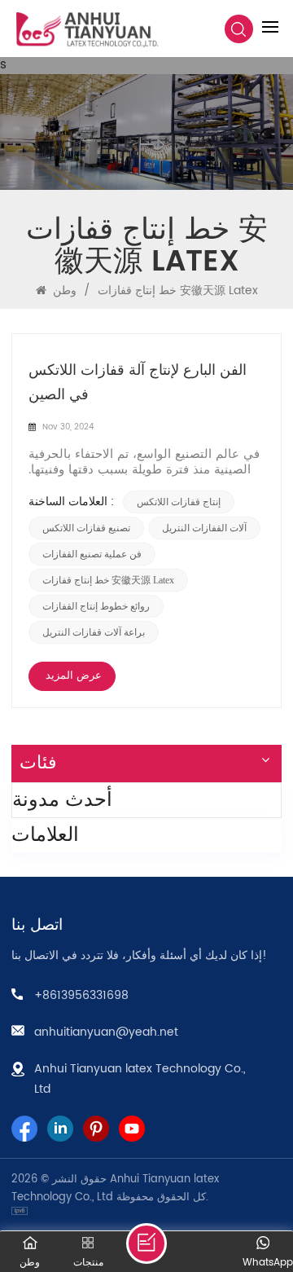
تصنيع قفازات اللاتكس (86, 528)
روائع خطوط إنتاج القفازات (96, 606)
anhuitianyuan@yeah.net (106, 1032)
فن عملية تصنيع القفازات (92, 554)
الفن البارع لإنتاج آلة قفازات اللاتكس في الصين (137, 383)
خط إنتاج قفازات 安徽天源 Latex (108, 580)
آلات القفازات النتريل (204, 528)
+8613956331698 (81, 995)
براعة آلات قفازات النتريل (93, 632)
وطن (63, 290)
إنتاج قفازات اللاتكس (179, 502)
